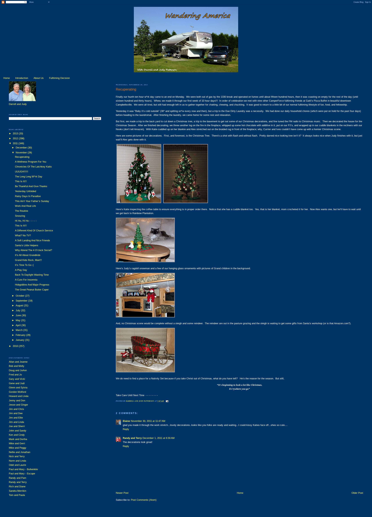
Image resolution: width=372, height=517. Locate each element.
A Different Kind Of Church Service (34, 230)
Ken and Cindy (17, 434)
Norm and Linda (17, 460)
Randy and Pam (17, 478)
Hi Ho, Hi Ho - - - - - (26, 220)
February (21, 335)
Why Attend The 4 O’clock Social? (33, 250)
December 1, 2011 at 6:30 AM (159, 438)
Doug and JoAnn (18, 370)
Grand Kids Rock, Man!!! (28, 260)
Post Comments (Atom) (144, 500)
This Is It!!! (21, 181)
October (20, 295)
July (18, 310)
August (20, 305)
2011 (15, 143)
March (19, 330)
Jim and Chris (16, 409)
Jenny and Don (17, 400)
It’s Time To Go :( (24, 265)
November (22, 152)
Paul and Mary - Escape (22, 473)
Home (6, 78)
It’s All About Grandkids (27, 255)
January (20, 340)
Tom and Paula (17, 495)
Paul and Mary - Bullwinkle (23, 469)
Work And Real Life (25, 206)
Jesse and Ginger (18, 404)
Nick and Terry (17, 456)
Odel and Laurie (17, 465)
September (22, 300)
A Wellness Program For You (30, 161)
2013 (16, 133)
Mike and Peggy (17, 447)
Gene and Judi (17, 383)
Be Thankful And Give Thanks (31, 186)
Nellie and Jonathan (19, 452)
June (19, 315)
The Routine (21, 211)
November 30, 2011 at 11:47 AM (148, 421)
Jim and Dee (16, 413)
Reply (126, 429)
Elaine (126, 421)
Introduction (21, 78)
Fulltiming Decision (59, 78)
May (18, 320)
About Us (39, 78)
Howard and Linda (18, 396)
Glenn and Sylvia (18, 387)
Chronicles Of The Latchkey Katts (33, 166)
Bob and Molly (16, 366)
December (22, 147)
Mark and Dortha (18, 439)
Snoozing (20, 215)
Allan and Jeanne (18, 361)
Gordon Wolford (17, 392)
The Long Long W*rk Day (28, 176)
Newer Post (122, 493)
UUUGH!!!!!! (21, 171)
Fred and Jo (15, 374)
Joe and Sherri (17, 426)
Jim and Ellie (16, 417)
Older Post (357, 493)
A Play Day (21, 270)
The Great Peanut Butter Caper (32, 289)
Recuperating (22, 157)
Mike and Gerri (17, 443)
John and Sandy (17, 430)
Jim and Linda (16, 422)
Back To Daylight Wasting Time (32, 274)
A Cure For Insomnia (26, 279)
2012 (16, 138)
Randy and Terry (132, 438)
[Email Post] (167, 401)
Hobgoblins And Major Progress (32, 284)
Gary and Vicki (17, 379)
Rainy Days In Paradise (28, 196)
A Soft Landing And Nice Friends (32, 240)
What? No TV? (23, 235)
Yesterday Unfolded (25, 191)
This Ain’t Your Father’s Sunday (32, 201)
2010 (16, 346)
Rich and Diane (17, 486)
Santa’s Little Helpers (26, 245)
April (18, 325)
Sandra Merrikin (17, 490)
